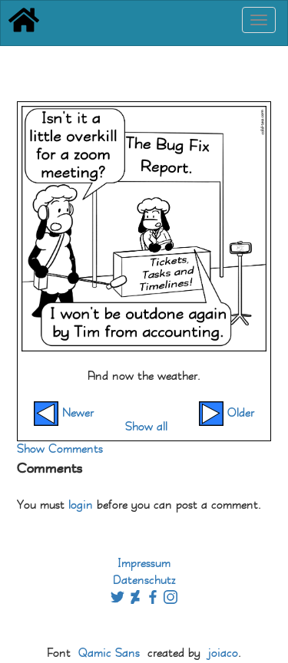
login (80, 505)
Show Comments (60, 449)
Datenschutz (144, 580)
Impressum (144, 563)
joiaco (223, 653)
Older (238, 413)
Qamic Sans (109, 653)
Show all (146, 427)
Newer (76, 413)
